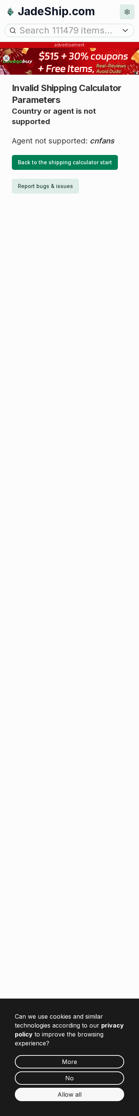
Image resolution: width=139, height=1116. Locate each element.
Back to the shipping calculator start (65, 162)
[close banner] (6, 58)
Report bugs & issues (45, 186)
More (69, 1061)
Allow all (69, 1094)
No (69, 1078)
